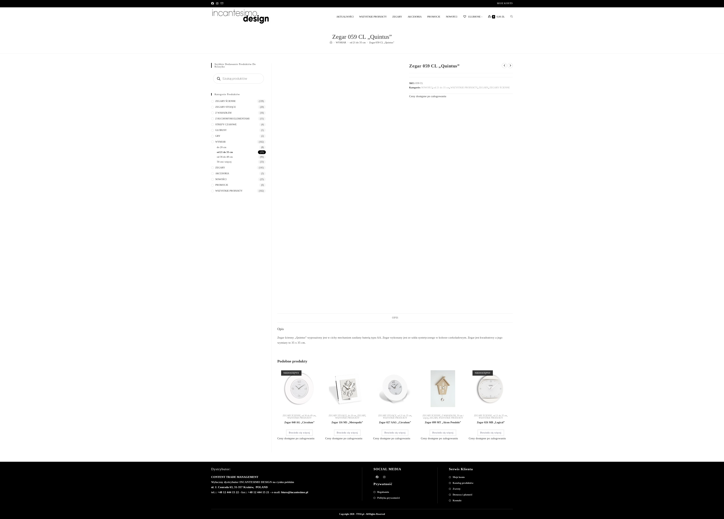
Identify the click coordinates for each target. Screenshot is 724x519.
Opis (395, 317)
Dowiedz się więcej (299, 432)
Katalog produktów (463, 483)
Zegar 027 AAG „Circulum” (395, 422)
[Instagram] (217, 3)
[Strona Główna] (331, 42)
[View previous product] (504, 65)
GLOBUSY (221, 130)
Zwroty (457, 488)
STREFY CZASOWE (226, 124)
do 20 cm (352, 415)
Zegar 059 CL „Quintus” (381, 42)
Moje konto (505, 3)
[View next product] (510, 65)
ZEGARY (483, 87)
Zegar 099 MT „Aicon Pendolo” (443, 422)
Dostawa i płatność (462, 494)
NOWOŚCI (426, 87)
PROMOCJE (221, 184)
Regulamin (383, 492)
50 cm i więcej (224, 161)
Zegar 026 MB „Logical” (491, 422)
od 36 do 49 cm (309, 415)
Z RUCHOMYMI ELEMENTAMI (232, 118)
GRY (217, 136)
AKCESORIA (222, 173)
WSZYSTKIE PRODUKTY (464, 87)
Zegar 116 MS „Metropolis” (347, 422)
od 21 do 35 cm (441, 87)
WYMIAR (220, 141)
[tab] (395, 317)
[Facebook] (213, 3)
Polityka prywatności (388, 497)
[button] (306, 371)
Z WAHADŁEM (449, 415)
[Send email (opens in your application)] (221, 3)
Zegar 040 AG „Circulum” (299, 422)
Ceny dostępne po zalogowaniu (427, 96)
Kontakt (457, 500)
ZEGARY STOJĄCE (338, 415)
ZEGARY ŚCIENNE (499, 87)
